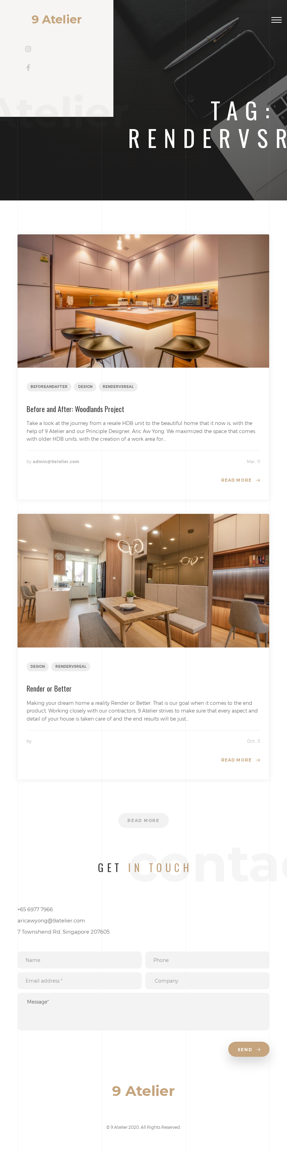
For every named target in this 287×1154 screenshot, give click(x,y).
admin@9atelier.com (56, 461)
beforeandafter (49, 386)
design (85, 386)
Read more (236, 480)
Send (246, 1049)
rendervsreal (118, 386)
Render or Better (49, 688)
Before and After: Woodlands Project (75, 409)
